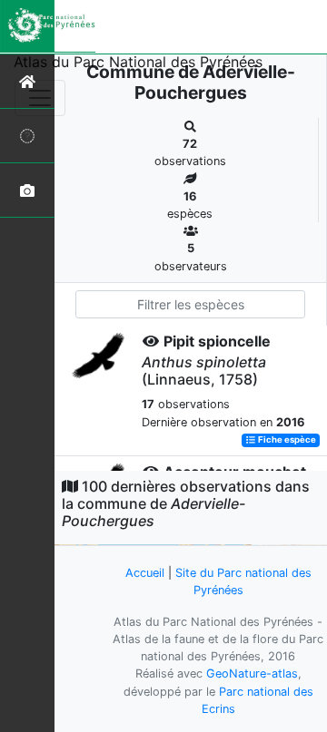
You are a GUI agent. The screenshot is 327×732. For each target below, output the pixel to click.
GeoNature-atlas (252, 673)
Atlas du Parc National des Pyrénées (138, 62)
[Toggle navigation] (40, 98)
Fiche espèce (286, 440)
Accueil (144, 573)
